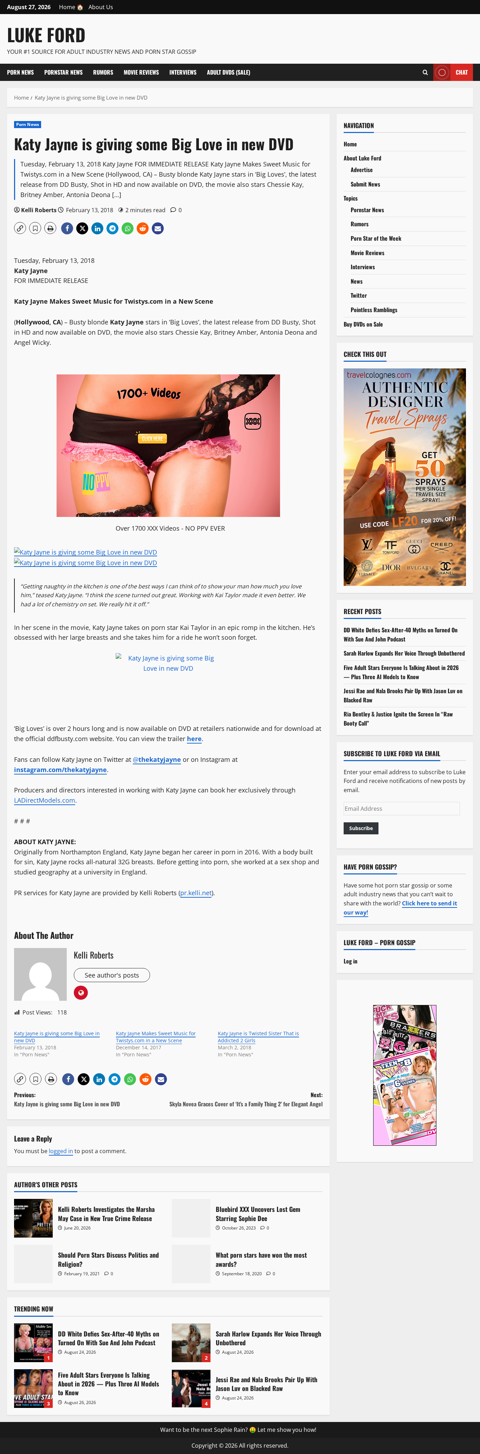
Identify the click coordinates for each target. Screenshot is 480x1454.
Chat (462, 72)
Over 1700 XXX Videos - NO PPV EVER (170, 528)
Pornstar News (63, 72)
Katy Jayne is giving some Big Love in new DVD (57, 1037)
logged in (61, 1151)
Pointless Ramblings (374, 309)
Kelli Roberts (39, 210)
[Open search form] (425, 72)
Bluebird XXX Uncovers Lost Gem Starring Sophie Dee (191, 1218)
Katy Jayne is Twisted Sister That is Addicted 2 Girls (258, 1037)
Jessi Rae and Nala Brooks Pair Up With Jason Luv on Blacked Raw (191, 1388)
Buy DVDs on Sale (363, 324)
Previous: (67, 1099)
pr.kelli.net (196, 893)
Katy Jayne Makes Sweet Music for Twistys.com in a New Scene (156, 1037)
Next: (246, 1099)
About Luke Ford (362, 158)
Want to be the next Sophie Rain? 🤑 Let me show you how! (238, 1430)
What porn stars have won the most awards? (191, 1264)
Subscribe (361, 828)
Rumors (103, 72)
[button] (20, 228)
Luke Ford (46, 34)
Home (350, 144)
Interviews (182, 72)
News (357, 281)
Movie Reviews (141, 72)
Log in (350, 961)
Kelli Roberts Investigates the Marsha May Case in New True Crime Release (33, 1218)
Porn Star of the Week (376, 238)
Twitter (359, 295)
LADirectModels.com (44, 800)
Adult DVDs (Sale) (228, 72)
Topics (351, 198)
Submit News (365, 184)
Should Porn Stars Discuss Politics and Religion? (33, 1264)
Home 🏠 (71, 7)
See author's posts (112, 975)
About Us (101, 7)
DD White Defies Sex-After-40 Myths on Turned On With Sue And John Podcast (33, 1342)
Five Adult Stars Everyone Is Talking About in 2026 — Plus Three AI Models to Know (33, 1388)
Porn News (20, 72)
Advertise (362, 169)
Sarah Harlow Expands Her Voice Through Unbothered (191, 1342)
